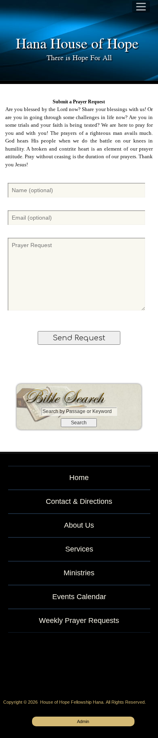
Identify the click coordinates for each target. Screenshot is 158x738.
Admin (83, 721)
